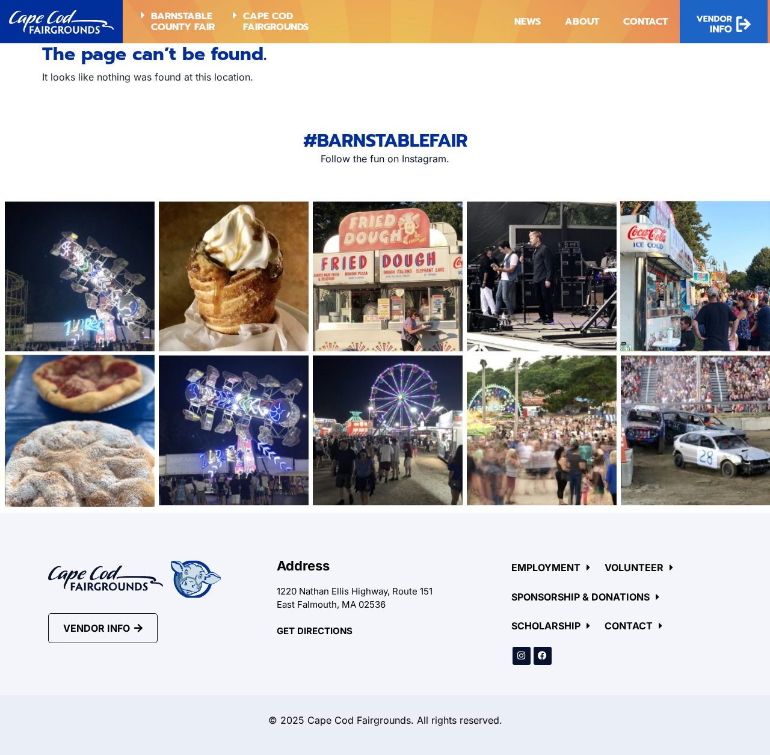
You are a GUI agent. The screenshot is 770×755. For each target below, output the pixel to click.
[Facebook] (543, 656)
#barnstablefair (385, 140)
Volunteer (634, 567)
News (527, 21)
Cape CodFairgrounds (276, 21)
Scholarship (546, 626)
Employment (546, 567)
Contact (645, 21)
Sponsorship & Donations (580, 597)
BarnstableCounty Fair (183, 21)
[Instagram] (522, 656)
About (582, 21)
